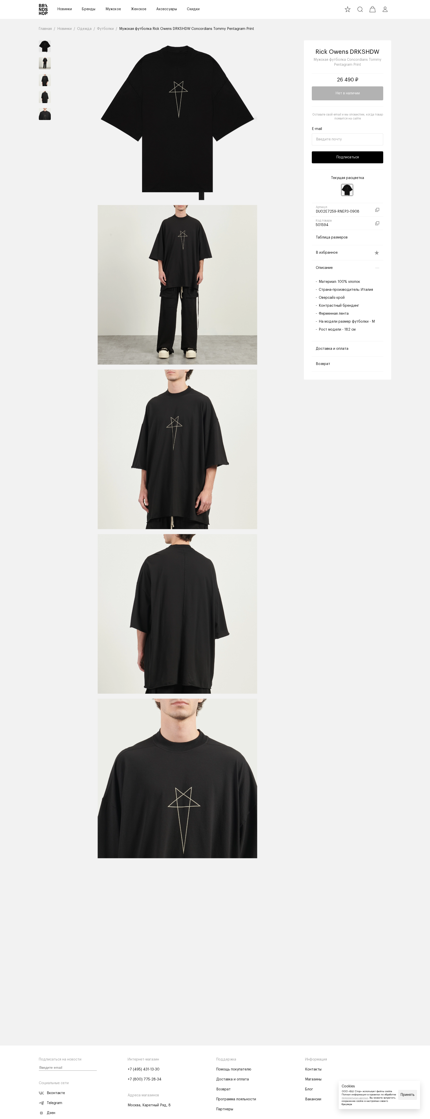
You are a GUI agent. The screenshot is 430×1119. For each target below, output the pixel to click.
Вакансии (313, 1099)
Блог (309, 1089)
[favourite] (347, 9)
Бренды (88, 9)
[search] (360, 9)
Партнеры (224, 1109)
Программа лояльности (236, 1099)
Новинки (64, 9)
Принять (408, 1095)
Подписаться (347, 157)
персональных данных (355, 1098)
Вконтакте (56, 1093)
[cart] (372, 9)
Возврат (223, 1089)
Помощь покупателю (233, 1069)
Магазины (313, 1079)
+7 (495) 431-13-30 (144, 1069)
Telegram (54, 1103)
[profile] (385, 9)
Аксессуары (166, 9)
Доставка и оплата (232, 1079)
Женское (138, 9)
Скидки (193, 9)
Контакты (313, 1069)
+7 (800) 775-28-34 (144, 1079)
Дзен (51, 1113)
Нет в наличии (347, 93)
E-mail (317, 129)
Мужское (113, 9)
